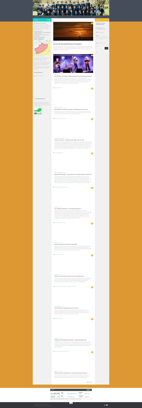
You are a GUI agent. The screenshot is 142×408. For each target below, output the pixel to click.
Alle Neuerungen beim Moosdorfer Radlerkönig (65, 244)
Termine (58, 172)
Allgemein (56, 74)
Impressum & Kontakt (44, 16)
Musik (55, 172)
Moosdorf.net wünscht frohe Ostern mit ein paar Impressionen (69, 276)
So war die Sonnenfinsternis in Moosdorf (67, 44)
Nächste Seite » (90, 382)
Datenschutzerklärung (53, 16)
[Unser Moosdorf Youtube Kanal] (49, 19)
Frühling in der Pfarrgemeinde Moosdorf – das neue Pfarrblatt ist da (70, 340)
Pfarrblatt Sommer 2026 (100, 27)
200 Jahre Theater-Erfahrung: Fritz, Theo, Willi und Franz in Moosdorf (70, 373)
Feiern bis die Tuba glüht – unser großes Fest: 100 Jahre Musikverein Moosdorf (73, 174)
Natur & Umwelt (61, 138)
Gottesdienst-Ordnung (102, 28)
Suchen (97, 46)
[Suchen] (106, 48)
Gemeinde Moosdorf (58, 107)
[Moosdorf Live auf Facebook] (47, 19)
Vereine (61, 172)
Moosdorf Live (40, 3)
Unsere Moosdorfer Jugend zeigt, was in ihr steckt (66, 308)
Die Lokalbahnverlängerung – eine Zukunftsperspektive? (67, 208)
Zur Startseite (36, 16)
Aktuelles (56, 138)
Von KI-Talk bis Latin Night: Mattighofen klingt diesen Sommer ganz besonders (73, 76)
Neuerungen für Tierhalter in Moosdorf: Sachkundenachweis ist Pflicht (71, 109)
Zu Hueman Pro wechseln (47, 405)
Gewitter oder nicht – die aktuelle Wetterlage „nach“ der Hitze (69, 140)
